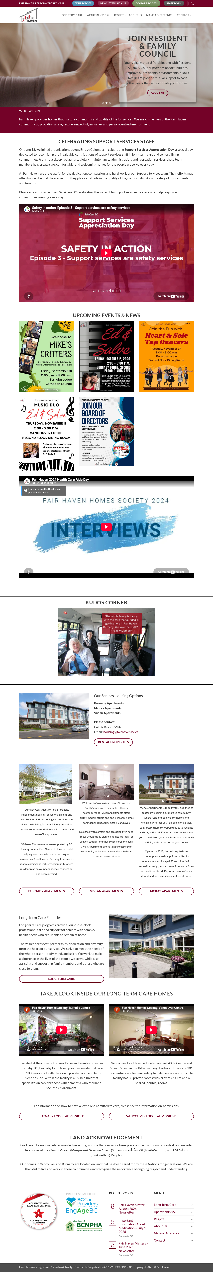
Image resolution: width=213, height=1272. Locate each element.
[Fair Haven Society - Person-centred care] (35, 15)
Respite (119, 14)
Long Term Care (72, 14)
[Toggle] (192, 1205)
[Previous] (8, 65)
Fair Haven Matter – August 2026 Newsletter (133, 1208)
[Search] (192, 3)
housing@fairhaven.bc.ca (120, 732)
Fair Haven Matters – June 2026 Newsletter (133, 1247)
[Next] (205, 65)
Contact (183, 14)
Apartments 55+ (98, 14)
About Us (135, 14)
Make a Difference (159, 14)
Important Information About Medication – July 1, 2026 (133, 1226)
